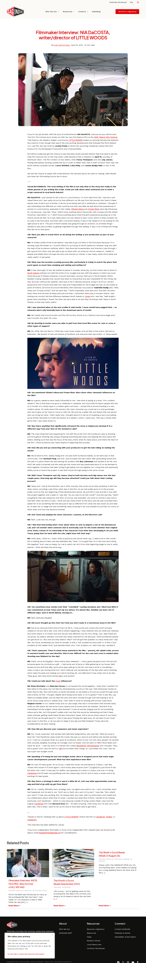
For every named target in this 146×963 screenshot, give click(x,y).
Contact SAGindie (122, 929)
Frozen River (93, 209)
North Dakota (33, 273)
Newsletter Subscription (125, 937)
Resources (67, 11)
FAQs (89, 937)
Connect (82, 11)
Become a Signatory (95, 929)
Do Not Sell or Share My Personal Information (26, 954)
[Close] (52, 934)
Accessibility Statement (63, 962)
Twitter (109, 817)
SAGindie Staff (65, 933)
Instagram (31, 820)
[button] (138, 2)
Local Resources (94, 944)
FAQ (131, 2)
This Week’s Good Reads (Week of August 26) (112, 854)
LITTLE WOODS (75, 140)
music (58, 681)
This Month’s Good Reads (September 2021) (67, 882)
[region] (30, 945)
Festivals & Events (122, 933)
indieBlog (96, 11)
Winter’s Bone (77, 209)
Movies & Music (93, 941)
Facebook (100, 817)
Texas (87, 296)
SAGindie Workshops (118, 2)
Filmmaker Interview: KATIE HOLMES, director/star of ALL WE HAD (23, 883)
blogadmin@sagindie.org (50, 833)
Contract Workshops (96, 948)
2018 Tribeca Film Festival (105, 137)
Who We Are (51, 11)
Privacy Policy (49, 962)
